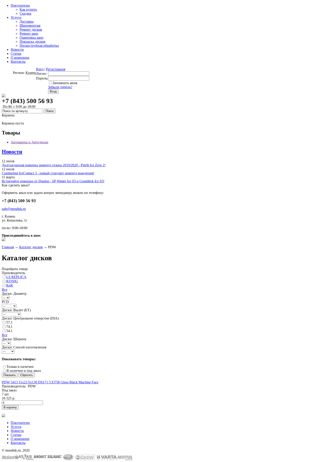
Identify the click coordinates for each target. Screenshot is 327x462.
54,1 (9, 331)
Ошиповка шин (31, 37)
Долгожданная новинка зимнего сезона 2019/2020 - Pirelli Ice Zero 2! (53, 165)
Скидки (25, 13)
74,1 (9, 326)
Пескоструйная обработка (39, 45)
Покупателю (20, 5)
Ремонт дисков (31, 29)
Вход (40, 69)
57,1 (9, 322)
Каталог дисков (31, 247)
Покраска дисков (32, 41)
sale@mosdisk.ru (14, 209)
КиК (9, 285)
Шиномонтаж (30, 25)
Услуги (16, 17)
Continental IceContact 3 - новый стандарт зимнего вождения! (48, 173)
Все (4, 289)
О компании (20, 57)
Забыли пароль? (60, 87)
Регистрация (55, 69)
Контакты (18, 61)
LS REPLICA (16, 277)
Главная (8, 247)
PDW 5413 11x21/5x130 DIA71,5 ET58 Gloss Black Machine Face (50, 382)
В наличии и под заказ (23, 370)
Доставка (27, 21)
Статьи (16, 53)
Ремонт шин (29, 33)
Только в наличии (20, 366)
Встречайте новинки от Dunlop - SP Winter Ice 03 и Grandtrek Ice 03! (53, 181)
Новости (17, 49)
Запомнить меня (64, 83)
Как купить (28, 9)
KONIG (12, 281)
